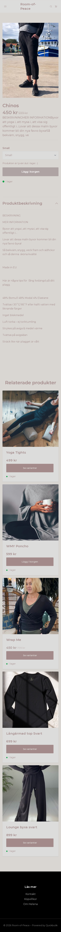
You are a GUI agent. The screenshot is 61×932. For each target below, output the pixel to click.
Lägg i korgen (30, 561)
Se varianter (30, 468)
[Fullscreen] (30, 60)
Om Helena (30, 904)
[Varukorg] (55, 6)
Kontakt (30, 894)
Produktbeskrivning (22, 203)
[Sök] (50, 6)
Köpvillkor (30, 899)
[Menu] (5, 6)
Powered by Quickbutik (45, 925)
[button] (53, 61)
